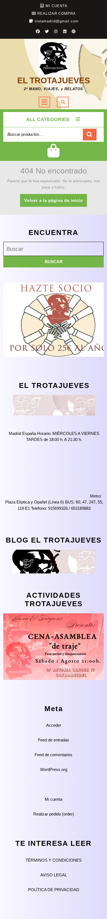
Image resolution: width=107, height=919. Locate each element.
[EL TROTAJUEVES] (54, 404)
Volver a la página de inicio (55, 202)
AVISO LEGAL (53, 875)
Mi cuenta (53, 799)
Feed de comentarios (53, 754)
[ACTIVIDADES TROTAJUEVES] (53, 646)
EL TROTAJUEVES (53, 80)
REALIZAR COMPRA (56, 13)
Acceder (53, 725)
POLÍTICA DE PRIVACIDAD (53, 889)
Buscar (90, 134)
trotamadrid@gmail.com (56, 21)
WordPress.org (53, 769)
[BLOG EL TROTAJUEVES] (53, 561)
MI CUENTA (56, 6)
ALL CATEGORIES (47, 119)
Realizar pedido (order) (53, 814)
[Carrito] (53, 155)
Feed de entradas (53, 740)
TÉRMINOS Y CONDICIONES (54, 860)
